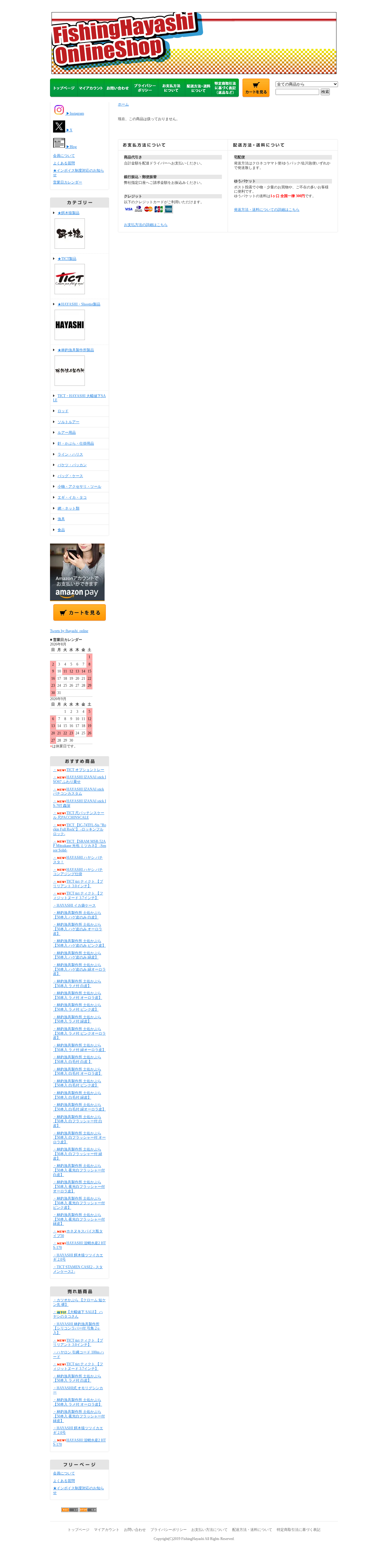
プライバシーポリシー (168, 1530)
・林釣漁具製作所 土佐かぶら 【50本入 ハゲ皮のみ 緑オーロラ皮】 (79, 969)
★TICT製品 (67, 259)
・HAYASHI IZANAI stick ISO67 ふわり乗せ (79, 779)
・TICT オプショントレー (78, 770)
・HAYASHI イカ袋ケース (74, 905)
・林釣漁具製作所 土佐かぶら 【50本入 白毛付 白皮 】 (77, 1059)
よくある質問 (64, 163)
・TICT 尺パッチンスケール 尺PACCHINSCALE (78, 815)
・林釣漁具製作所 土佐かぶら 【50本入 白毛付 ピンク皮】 (77, 1083)
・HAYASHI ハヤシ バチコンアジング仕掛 (78, 872)
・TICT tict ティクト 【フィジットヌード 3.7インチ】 (78, 895)
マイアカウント (106, 1530)
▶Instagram (74, 113)
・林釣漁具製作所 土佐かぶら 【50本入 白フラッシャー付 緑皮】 (77, 1153)
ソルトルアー (68, 422)
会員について (64, 155)
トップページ (78, 1530)
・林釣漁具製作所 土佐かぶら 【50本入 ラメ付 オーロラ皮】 (77, 995)
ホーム (123, 104)
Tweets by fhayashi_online (69, 631)
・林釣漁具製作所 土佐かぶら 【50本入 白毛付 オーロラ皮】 (77, 1071)
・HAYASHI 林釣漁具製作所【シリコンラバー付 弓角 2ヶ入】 (76, 1328)
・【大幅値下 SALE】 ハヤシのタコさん (78, 1314)
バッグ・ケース (70, 476)
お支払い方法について (209, 1530)
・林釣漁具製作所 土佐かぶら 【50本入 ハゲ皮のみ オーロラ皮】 (77, 928)
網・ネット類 (68, 508)
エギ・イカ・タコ (72, 497)
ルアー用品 (67, 432)
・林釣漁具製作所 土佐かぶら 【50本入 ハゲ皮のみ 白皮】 (77, 915)
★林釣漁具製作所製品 (76, 350)
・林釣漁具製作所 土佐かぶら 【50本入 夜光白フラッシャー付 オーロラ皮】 (79, 1186)
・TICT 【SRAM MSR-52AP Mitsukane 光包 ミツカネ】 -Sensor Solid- (79, 845)
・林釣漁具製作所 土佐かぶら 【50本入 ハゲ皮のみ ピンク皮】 (79, 943)
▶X (68, 130)
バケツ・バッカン (72, 465)
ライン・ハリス (70, 454)
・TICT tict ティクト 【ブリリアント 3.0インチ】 (78, 883)
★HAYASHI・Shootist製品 (79, 304)
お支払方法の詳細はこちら (146, 225)
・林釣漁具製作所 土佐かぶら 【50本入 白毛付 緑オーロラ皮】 (79, 1107)
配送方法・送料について (252, 1530)
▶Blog (71, 147)
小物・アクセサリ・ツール (79, 486)
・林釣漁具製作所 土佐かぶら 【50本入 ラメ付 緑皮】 (77, 1019)
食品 (61, 530)
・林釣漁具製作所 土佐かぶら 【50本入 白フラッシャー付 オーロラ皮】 (79, 1137)
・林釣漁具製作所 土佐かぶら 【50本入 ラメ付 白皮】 (77, 983)
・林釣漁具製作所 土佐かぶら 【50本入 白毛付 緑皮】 (77, 1095)
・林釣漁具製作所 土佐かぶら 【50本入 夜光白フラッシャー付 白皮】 (79, 1170)
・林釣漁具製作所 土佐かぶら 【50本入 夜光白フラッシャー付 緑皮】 (79, 1219)
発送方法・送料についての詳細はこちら (266, 209)
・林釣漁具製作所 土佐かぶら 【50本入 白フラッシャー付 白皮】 (77, 1121)
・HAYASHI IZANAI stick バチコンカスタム (78, 791)
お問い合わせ (135, 1530)
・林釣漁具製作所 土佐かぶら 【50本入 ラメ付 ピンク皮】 (77, 1007)
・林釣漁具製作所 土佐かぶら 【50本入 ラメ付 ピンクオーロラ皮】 (79, 1033)
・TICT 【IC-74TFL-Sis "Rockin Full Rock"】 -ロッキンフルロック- (79, 829)
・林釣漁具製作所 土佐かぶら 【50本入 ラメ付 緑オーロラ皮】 (79, 1047)
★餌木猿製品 (68, 213)
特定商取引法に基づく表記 (298, 1530)
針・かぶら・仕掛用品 (76, 443)
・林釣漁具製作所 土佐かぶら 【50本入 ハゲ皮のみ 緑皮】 (77, 955)
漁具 (61, 519)
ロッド (63, 411)
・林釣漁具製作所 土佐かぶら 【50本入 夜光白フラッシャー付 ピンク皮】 (79, 1202)
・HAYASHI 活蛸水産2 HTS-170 (79, 1442)
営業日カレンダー (67, 182)
